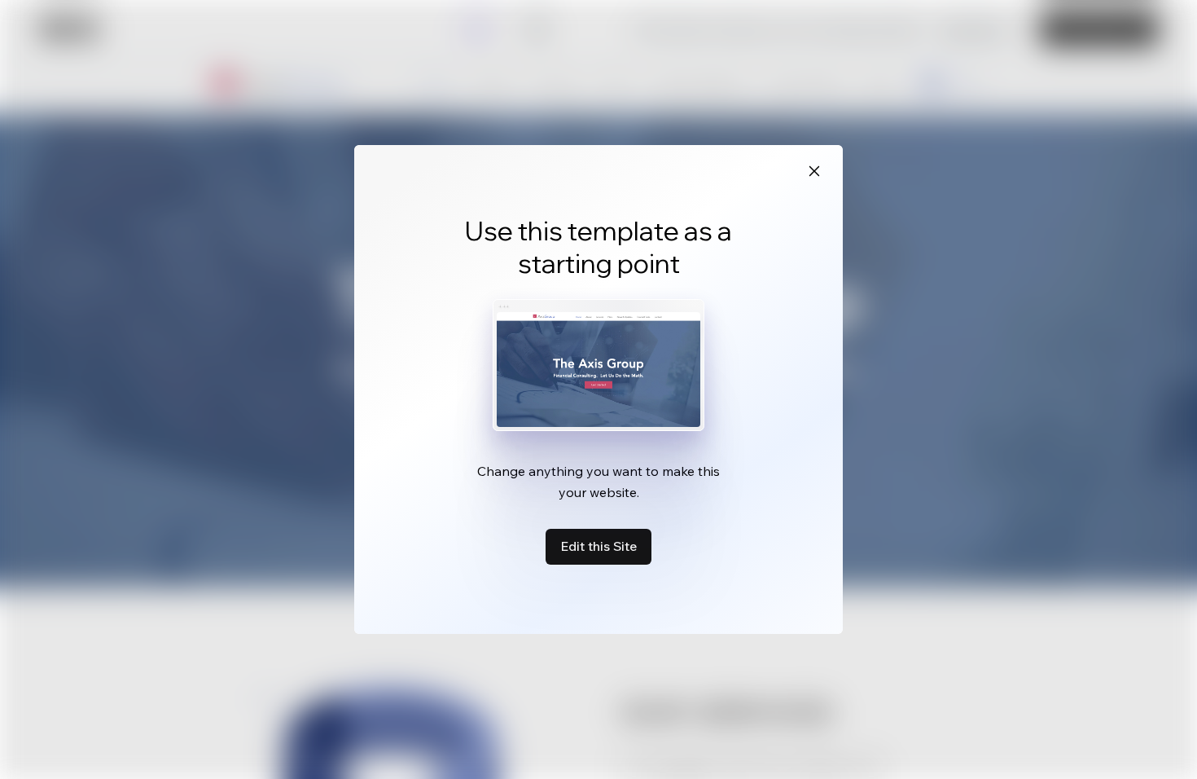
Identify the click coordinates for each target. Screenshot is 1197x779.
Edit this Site (598, 546)
